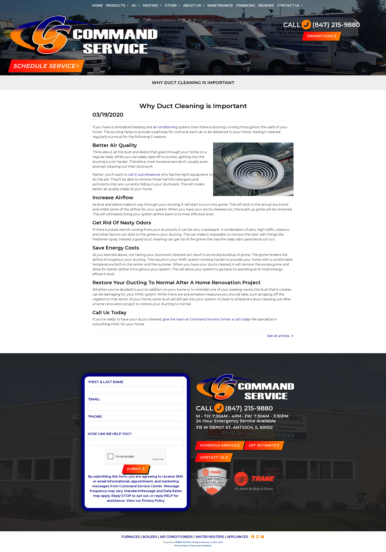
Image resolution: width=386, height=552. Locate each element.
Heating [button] (151, 5)
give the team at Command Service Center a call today (206, 319)
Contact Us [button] (289, 5)
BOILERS (150, 537)
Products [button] (116, 5)
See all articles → (280, 336)
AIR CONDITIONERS (176, 537)
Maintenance (220, 5)
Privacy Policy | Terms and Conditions (193, 545)
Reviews (266, 5)
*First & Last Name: (106, 382)
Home (97, 5)
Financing (245, 5)
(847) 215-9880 (336, 25)
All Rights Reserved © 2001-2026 (207, 542)
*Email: (94, 399)
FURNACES (131, 537)
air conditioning (165, 127)
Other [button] (171, 5)
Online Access (183, 542)
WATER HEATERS (209, 537)
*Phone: (95, 417)
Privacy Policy (153, 501)
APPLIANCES (237, 537)
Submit (134, 469)
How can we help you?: (110, 434)
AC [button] (134, 5)
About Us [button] (192, 5)
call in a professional (144, 174)
